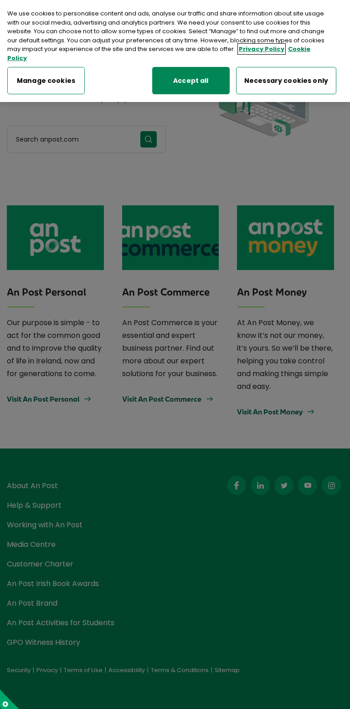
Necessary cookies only (286, 80)
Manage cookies (46, 80)
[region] (175, 51)
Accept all (190, 80)
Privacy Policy (261, 49)
